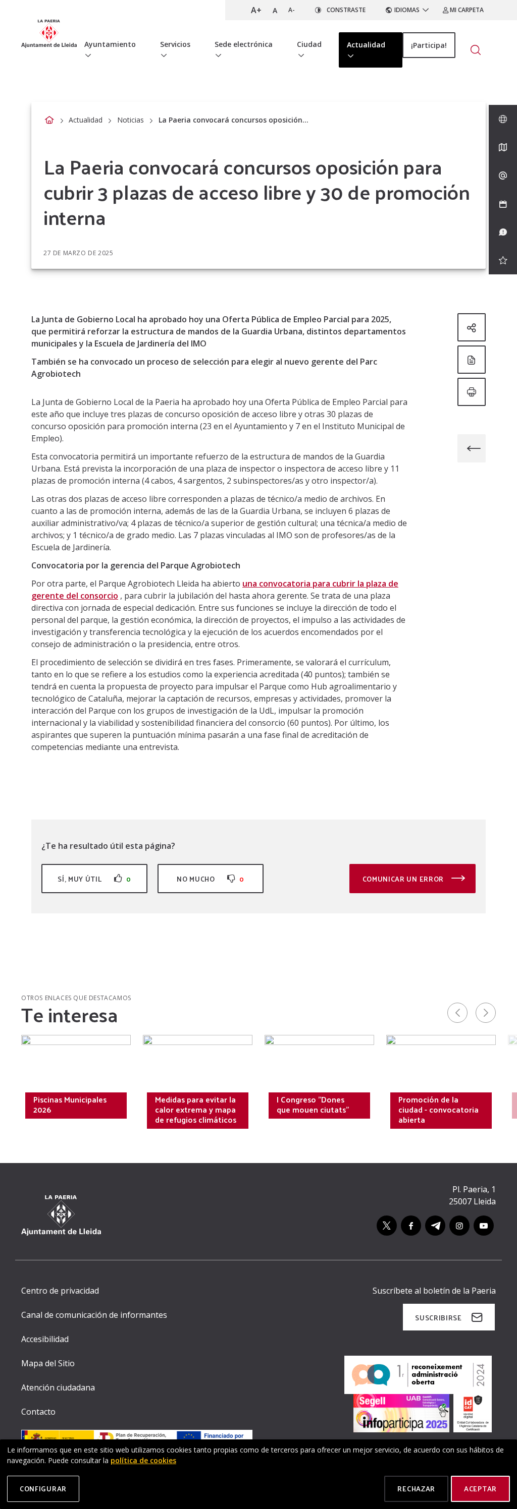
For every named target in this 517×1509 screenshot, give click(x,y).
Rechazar (416, 1488)
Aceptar (480, 1488)
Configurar (43, 1488)
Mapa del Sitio (48, 1363)
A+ (256, 10)
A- (291, 10)
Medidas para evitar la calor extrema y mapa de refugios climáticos (195, 1109)
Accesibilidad (45, 1339)
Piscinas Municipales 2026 (70, 1104)
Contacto (38, 1411)
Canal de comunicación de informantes (94, 1314)
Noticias (130, 120)
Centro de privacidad (60, 1290)
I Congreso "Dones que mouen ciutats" (313, 1104)
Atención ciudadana (58, 1387)
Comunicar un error (404, 879)
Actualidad (85, 120)
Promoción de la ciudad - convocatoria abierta (438, 1109)
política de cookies (143, 1460)
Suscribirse (438, 1317)
